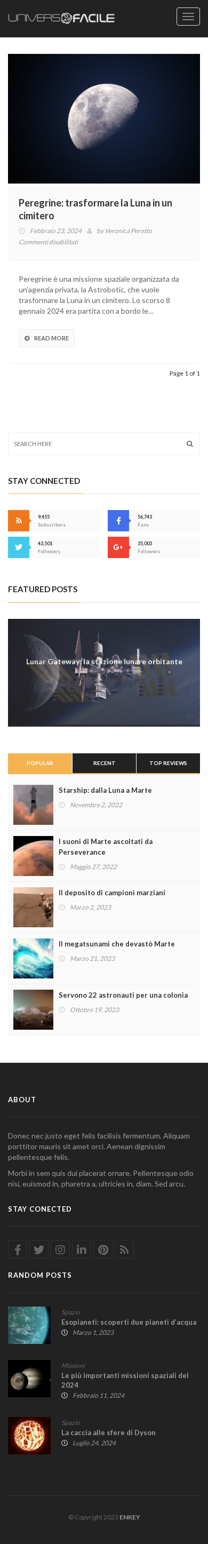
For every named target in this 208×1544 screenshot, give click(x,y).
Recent (104, 763)
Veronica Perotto (128, 231)
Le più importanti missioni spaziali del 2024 (125, 1380)
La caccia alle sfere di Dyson (108, 1432)
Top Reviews (168, 763)
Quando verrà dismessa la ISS (104, 660)
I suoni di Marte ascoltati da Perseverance (106, 846)
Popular (40, 763)
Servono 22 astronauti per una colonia (123, 995)
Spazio (70, 1312)
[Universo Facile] (61, 18)
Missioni (73, 1366)
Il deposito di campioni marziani (112, 892)
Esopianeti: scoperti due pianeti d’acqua (128, 1322)
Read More (51, 338)
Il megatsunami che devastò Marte (117, 944)
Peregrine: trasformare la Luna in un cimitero (95, 209)
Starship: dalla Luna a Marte (105, 790)
